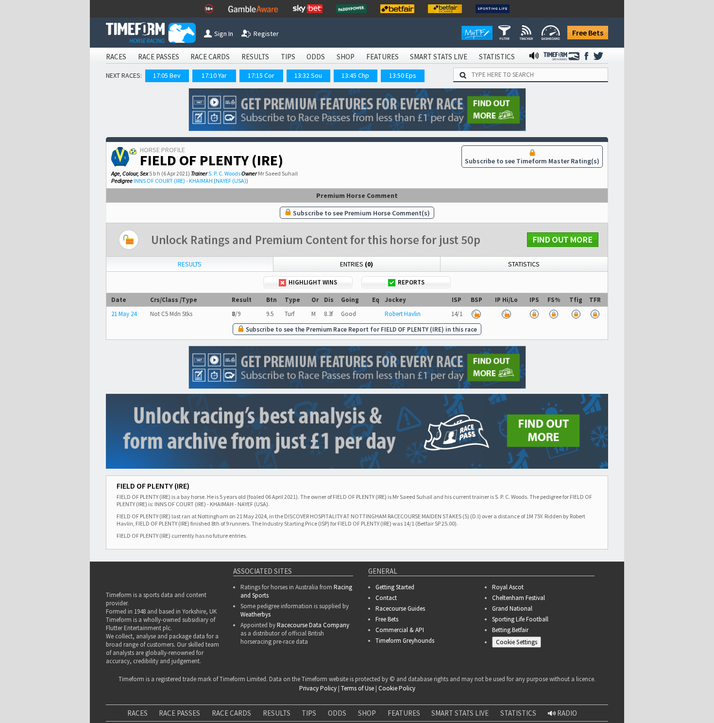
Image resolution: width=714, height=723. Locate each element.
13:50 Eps (402, 75)
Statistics (524, 264)
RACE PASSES (158, 56)
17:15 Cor (261, 75)
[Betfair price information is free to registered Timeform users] (476, 313)
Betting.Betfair (510, 630)
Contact (386, 598)
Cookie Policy (181, 704)
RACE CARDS (210, 56)
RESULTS (255, 56)
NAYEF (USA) (231, 180)
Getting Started (394, 587)
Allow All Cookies (523, 694)
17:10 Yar (214, 75)
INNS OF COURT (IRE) (159, 180)
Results (190, 264)
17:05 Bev (167, 75)
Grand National (512, 608)
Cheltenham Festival (518, 598)
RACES (116, 56)
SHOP (346, 56)
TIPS (288, 56)
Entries (356, 264)
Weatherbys (255, 614)
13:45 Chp (355, 75)
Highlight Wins (313, 282)
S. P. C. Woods (224, 173)
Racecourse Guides (400, 608)
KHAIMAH (201, 180)
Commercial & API (399, 630)
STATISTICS (497, 56)
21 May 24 (123, 314)
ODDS (315, 56)
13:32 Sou (308, 75)
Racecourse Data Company (313, 625)
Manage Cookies (519, 643)
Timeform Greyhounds (404, 640)
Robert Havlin (403, 314)
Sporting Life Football (520, 619)
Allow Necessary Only (597, 694)
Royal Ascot (508, 587)
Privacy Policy (249, 704)
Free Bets (587, 32)
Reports (411, 282)
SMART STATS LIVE (438, 56)
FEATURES (382, 56)
